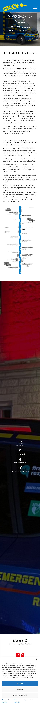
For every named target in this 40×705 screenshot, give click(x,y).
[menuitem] (34, 7)
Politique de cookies (5, 701)
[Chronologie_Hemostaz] (20, 240)
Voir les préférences (20, 695)
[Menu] (34, 7)
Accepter (20, 683)
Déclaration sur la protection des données (24, 701)
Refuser (20, 689)
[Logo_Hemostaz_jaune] (16, 7)
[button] (37, 659)
